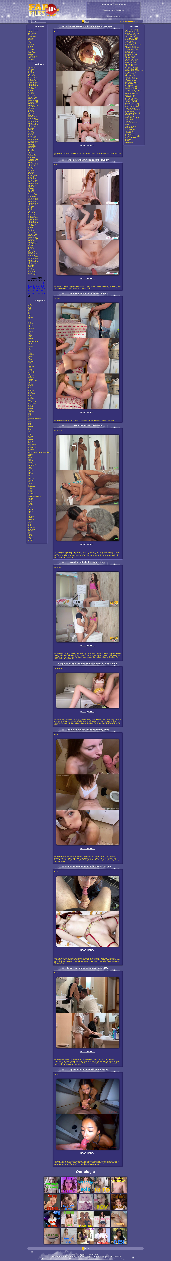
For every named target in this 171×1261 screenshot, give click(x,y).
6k (28, 312)
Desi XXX (31, 59)
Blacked (30, 338)
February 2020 (32, 195)
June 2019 (31, 208)
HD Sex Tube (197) (131, 46)
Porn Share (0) (129, 128)
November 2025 (33, 82)
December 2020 (33, 178)
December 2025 (33, 81)
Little (29, 443)
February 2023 (32, 136)
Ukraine (30, 534)
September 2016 (33, 262)
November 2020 (33, 180)
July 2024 (31, 108)
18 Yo (29, 307)
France (30, 400)
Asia (29, 320)
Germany (30, 408)
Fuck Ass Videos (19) (131, 100)
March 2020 (31, 193)
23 (44, 291)
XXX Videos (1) (129, 116)
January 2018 (32, 236)
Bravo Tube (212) (130, 43)
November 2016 (33, 258)
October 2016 (32, 260)
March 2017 (31, 252)
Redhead (31, 480)
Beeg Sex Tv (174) (130, 51)
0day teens (31, 38)
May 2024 (31, 112)
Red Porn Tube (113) (131, 84)
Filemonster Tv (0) (130, 137)
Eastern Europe (32, 381)
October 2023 (32, 123)
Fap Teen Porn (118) (131, 79)
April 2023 (31, 133)
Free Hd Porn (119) (131, 77)
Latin (29, 434)
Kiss (29, 431)
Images (30, 423)
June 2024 (31, 110)
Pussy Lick (31, 478)
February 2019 (32, 214)
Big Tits (30, 335)
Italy (29, 428)
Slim (29, 506)
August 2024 (32, 107)
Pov (29, 475)
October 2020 (32, 182)
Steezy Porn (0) (129, 132)
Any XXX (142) (129, 66)
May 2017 (31, 249)
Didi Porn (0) (129, 131)
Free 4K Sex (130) (130, 72)
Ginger (30, 410)
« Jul (30, 298)
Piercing (30, 470)
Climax (30, 356)
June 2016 (31, 267)
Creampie (31, 366)
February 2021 (32, 175)
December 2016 (33, 257)
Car (29, 351)
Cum (29, 368)
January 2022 (32, 157)
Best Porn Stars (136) (131, 69)
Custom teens (32, 36)
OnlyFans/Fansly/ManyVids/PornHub (39, 452)
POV (29, 41)
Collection (31, 361)
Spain (29, 514)
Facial (29, 387)
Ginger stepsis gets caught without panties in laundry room (87, 664)
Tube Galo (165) (130, 57)
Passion (30, 460)
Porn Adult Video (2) (131, 115)
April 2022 (31, 152)
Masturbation (32, 447)
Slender (30, 505)
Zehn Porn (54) (129, 97)
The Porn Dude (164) (131, 59)
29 (42, 293)
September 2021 (33, 164)
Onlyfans (30, 40)
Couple (30, 363)
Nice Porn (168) (130, 56)
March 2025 (31, 95)
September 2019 (33, 203)
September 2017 (33, 242)
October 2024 (32, 103)
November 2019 (33, 200)
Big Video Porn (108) (131, 88)
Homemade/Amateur (34, 418)
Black (29, 337)
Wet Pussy (31, 539)
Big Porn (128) (129, 74)
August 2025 (32, 87)
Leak (29, 438)
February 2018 (32, 234)
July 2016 (31, 265)
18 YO (30, 35)
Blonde (30, 340)
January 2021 (32, 177)
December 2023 (33, 120)
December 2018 (33, 218)
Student (30, 521)
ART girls (30, 51)
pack (29, 459)
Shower (30, 500)
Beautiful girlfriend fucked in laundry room (88, 730)
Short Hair (31, 498)
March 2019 (31, 213)
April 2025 (31, 94)
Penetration (31, 465)
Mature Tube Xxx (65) (131, 93)
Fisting (30, 392)
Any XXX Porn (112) (131, 87)
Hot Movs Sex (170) (131, 54)
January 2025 (32, 99)
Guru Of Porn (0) (130, 129)
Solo (29, 513)
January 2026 (32, 79)
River (29, 485)
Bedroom (30, 332)
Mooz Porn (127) (130, 75)
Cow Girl (30, 364)
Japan (30, 430)
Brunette (30, 346)
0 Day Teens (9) (130, 108)
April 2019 (31, 211)
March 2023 (31, 134)
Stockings (31, 519)
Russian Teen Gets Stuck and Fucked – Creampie (87, 26)
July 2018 (31, 226)
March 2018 (31, 232)
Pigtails (30, 472)
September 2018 (33, 223)
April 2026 (31, 74)
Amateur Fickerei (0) (131, 123)
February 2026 (32, 77)
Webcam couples (33, 30)
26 (34, 293)
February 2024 (32, 117)
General (30, 407)
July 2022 (31, 148)
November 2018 (33, 219)
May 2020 (31, 190)
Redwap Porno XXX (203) (133, 44)
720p (29, 314)
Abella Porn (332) (130, 35)
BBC (29, 330)
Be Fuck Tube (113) (131, 85)
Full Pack (30, 405)
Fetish (29, 389)
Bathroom (31, 328)
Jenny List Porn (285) (131, 38)
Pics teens (31, 44)
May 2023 (31, 131)
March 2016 (31, 271)
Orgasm (30, 454)
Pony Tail (30, 474)
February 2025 (32, 97)
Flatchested (31, 394)
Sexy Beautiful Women (35, 496)
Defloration (31, 372)
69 (28, 310)
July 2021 (31, 167)
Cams (29, 350)
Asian (29, 322)
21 (39, 291)
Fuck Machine (32, 403)
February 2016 (32, 273)
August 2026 (32, 68)
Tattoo (29, 522)
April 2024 (31, 113)
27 (37, 293)
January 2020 (32, 196)
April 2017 (31, 250)
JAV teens (31, 43)
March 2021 (31, 174)
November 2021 (33, 161)
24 (29, 293)
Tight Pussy (31, 529)
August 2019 (32, 205)
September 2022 (33, 144)
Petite (29, 467)
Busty (29, 348)
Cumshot (30, 369)
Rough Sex (31, 487)
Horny (29, 420)
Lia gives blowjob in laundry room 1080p (88, 1069)
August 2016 (32, 263)
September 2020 (33, 183)
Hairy (29, 413)
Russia (30, 488)
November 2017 (33, 239)
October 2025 (32, 84)
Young (30, 540)
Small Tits (31, 509)
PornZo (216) (129, 41)
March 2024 (31, 115)
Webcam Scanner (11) (132, 105)
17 (29, 291)
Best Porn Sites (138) (131, 67)
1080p (30, 306)
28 (39, 293)
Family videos (32, 53)
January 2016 (32, 275)
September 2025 (33, 86)
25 (31, 293)
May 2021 (31, 170)
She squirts (31, 57)
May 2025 (31, 92)
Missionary (31, 449)
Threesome (31, 527)
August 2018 (32, 224)
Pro (29, 477)
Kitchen (30, 433)
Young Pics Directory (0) (132, 136)
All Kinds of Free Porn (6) (133, 110)
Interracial (31, 54)
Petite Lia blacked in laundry (88, 425)
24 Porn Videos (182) (131, 49)
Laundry (30, 436)
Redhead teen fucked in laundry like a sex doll (88, 866)
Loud (29, 446)
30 (44, 293)
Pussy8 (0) (128, 141)
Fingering (31, 390)
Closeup (30, 359)
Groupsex (31, 412)
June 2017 (31, 247)
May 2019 (31, 209)
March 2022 (31, 154)
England (30, 384)
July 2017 (31, 245)
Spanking (31, 516)
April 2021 (31, 172)
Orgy (29, 456)
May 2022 (31, 151)
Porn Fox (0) (128, 121)
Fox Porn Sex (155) (131, 62)
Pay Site (30, 462)
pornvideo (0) (129, 142)
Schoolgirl (31, 493)
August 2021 (32, 165)
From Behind (32, 402)
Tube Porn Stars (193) (132, 48)
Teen (29, 524)
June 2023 (31, 130)
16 (44, 288)
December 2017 (33, 237)
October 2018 (32, 221)
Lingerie (30, 441)
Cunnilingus (31, 371)
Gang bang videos (33, 56)
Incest (29, 425)
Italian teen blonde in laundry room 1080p (87, 968)
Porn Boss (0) (129, 124)
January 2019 (32, 216)
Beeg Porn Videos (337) (132, 33)
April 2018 (31, 231)
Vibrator (30, 536)
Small (29, 508)
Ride (29, 482)
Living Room (32, 444)
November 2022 (33, 141)
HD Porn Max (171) (131, 53)
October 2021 (32, 162)
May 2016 (31, 268)
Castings (30, 48)
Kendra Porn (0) (130, 119)
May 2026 (31, 72)
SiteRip (30, 501)
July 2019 (31, 206)
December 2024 (33, 100)
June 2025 (31, 90)
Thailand (30, 526)
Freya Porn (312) (130, 36)
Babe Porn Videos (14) (132, 103)
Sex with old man (33, 495)
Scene (30, 491)
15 (42, 288)
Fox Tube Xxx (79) (130, 92)
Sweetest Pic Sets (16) (132, 102)
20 (37, 291)
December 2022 (33, 139)
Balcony (30, 327)
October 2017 (32, 240)
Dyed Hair (31, 379)
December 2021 (33, 159)
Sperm (30, 518)
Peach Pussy (32, 464)
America (30, 317)
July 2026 (31, 69)
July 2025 (31, 89)
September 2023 (33, 125)
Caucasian (31, 354)
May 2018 (31, 229)
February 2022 (32, 156)
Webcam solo (32, 33)
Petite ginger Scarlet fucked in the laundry (88, 160)
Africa (29, 315)
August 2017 (32, 244)
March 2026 (31, 76)
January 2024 (32, 118)
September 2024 (33, 105)
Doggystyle (31, 376)
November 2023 (33, 121)
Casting (30, 353)
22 (42, 291)
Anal (29, 319)
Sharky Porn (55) (130, 95)
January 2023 (32, 138)
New (29, 451)
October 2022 (32, 143)
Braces (30, 345)
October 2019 (32, 201)
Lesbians (30, 46)
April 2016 (31, 270)
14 (39, 288)
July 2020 (31, 187)
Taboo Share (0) (130, 134)
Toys (29, 532)
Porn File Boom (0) (131, 126)
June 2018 (31, 227)
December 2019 (33, 198)
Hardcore (31, 415)
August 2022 (32, 146)
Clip (29, 358)
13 (37, 288)
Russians (31, 490)
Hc (28, 416)
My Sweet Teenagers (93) (133, 90)
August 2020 (32, 185)
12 (34, 288)
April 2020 (31, 192)
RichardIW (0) (129, 139)
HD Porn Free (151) (131, 64)
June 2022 (31, 149)
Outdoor (30, 457)
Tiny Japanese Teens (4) (132, 113)
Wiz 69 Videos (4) (130, 111)
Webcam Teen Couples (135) (134, 71)
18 (31, 291)
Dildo (29, 374)
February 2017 (32, 254)
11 (31, 288)
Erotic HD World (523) (132, 31)
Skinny (30, 503)
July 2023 (31, 128)
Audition (30, 325)
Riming (30, 483)
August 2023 (32, 126)
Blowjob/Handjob (33, 341)
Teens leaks (31, 61)
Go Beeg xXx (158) (131, 61)
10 (29, 288)
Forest (30, 397)
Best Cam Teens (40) (131, 98)
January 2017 (32, 255)
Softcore (30, 511)
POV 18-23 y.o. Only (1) (132, 118)
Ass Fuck (30, 324)
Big (29, 333)
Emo (29, 382)
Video (29, 537)
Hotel (29, 421)
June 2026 (31, 71)
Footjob (30, 395)
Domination (31, 377)
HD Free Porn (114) (131, 82)
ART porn (31, 49)
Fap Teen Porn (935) (131, 30)
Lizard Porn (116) (130, 80)
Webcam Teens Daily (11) (133, 106)
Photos (30, 469)
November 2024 (33, 102)
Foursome (31, 399)
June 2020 (31, 188)
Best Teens (31, 31)
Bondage (30, 343)
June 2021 (31, 169)
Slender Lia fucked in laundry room (87, 562)
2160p (30, 309)
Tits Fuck (30, 531)
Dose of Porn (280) (131, 40)
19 (34, 291)
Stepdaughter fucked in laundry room (87, 293)
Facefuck (30, 385)
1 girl (29, 304)
